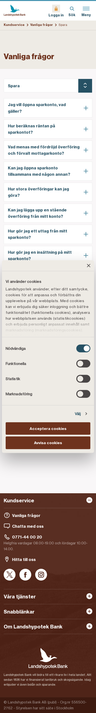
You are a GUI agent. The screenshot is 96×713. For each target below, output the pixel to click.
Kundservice (14, 25)
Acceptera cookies (48, 428)
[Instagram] (41, 575)
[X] (10, 575)
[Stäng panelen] (88, 265)
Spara (14, 85)
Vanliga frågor (41, 25)
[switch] (83, 363)
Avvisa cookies (48, 442)
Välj (78, 413)
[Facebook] (25, 575)
